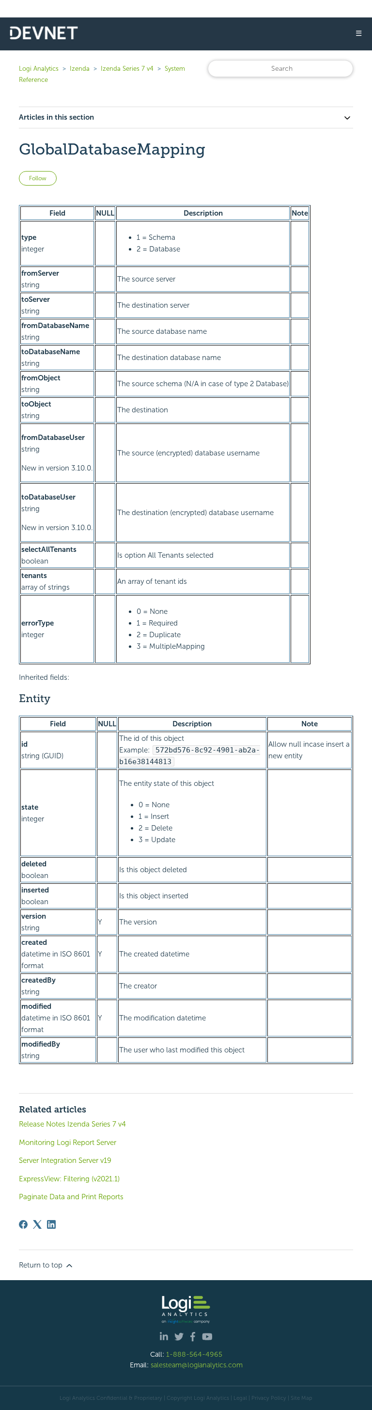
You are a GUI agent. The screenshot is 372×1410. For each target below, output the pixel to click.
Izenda (80, 68)
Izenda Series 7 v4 (127, 68)
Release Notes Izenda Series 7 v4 (72, 1124)
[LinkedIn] (51, 1224)
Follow (37, 178)
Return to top (41, 1265)
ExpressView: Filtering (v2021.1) (69, 1179)
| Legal (239, 1397)
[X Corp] (37, 1224)
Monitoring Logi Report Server (67, 1142)
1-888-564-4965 (194, 1354)
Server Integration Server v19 (65, 1160)
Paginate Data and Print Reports (71, 1196)
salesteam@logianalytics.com (197, 1365)
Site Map (301, 1397)
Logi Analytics (39, 68)
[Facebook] (23, 1224)
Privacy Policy (268, 1397)
